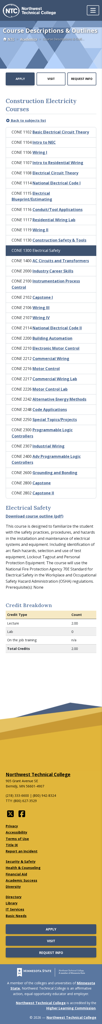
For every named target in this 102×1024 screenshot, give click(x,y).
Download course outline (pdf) (34, 516)
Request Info (82, 79)
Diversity (13, 886)
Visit (51, 79)
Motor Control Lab (50, 389)
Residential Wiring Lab (53, 219)
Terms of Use (17, 838)
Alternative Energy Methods (59, 399)
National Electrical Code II (57, 328)
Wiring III (41, 307)
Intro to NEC (44, 142)
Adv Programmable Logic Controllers (46, 459)
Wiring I (39, 152)
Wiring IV (41, 317)
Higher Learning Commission (71, 1008)
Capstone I (42, 297)
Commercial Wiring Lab (54, 379)
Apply (20, 79)
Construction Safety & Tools (59, 240)
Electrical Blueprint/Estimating (32, 196)
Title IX (12, 845)
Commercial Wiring (50, 358)
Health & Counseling (23, 867)
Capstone (41, 483)
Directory (14, 897)
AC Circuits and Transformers (60, 260)
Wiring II (40, 229)
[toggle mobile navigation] (93, 10)
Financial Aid (16, 874)
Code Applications (49, 409)
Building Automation (52, 338)
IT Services (15, 909)
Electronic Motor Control (55, 348)
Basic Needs (16, 915)
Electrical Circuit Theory (55, 173)
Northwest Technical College (38, 774)
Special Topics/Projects (54, 419)
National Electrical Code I (56, 183)
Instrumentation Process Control (46, 284)
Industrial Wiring (48, 446)
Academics (28, 39)
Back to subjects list (28, 120)
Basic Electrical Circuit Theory (60, 132)
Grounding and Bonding (54, 472)
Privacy (12, 826)
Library (12, 903)
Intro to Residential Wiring (57, 162)
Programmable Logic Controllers (42, 433)
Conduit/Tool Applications (57, 209)
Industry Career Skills (52, 271)
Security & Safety (21, 861)
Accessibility (16, 832)
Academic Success (21, 880)
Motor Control (46, 368)
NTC (11, 39)
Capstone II (43, 493)
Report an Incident (21, 851)
